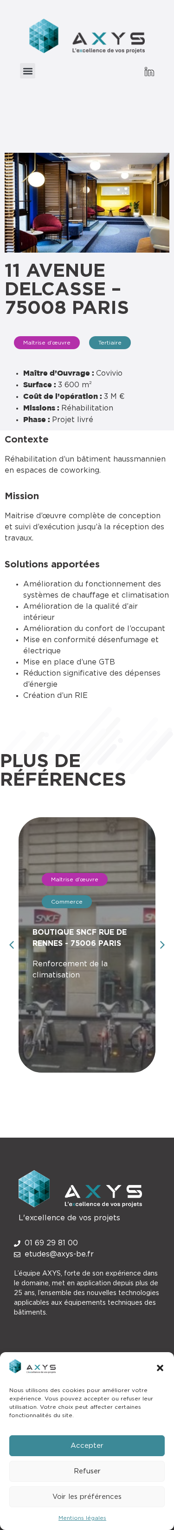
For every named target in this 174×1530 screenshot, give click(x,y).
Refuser (87, 1471)
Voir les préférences (87, 1496)
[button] (160, 1368)
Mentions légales (82, 1518)
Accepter (87, 1445)
